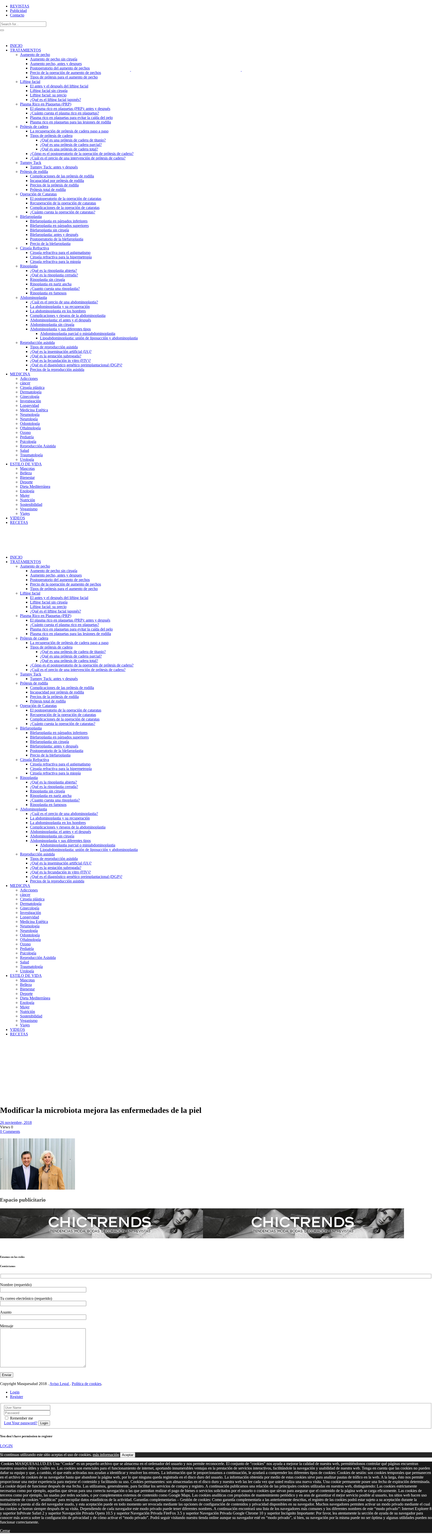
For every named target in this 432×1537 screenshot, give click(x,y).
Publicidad (18, 10)
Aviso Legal (60, 1384)
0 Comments (10, 1131)
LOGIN (6, 1446)
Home (5, 1047)
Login (15, 1392)
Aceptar (127, 1455)
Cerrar (5, 1531)
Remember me (21, 1418)
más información (106, 1455)
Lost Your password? (20, 1423)
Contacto (17, 15)
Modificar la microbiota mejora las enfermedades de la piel (11, 1067)
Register (16, 1397)
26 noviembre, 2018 (16, 1122)
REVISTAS (19, 6)
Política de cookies (86, 1384)
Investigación (11, 1051)
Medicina (18, 1047)
